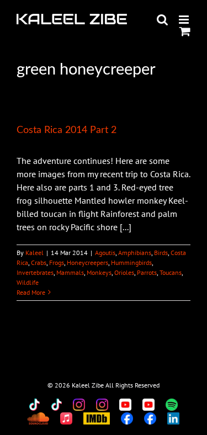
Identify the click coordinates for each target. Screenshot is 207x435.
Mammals (70, 272)
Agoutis (105, 252)
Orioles (124, 272)
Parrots (147, 272)
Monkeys (99, 272)
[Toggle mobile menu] (184, 19)
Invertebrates (35, 272)
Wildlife (28, 282)
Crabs (38, 262)
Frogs (56, 262)
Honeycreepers (87, 262)
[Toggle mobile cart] (184, 31)
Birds (161, 252)
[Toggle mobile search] (162, 19)
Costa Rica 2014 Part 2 (66, 130)
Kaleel (34, 252)
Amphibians (134, 252)
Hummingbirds (131, 262)
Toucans (171, 272)
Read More (31, 292)
